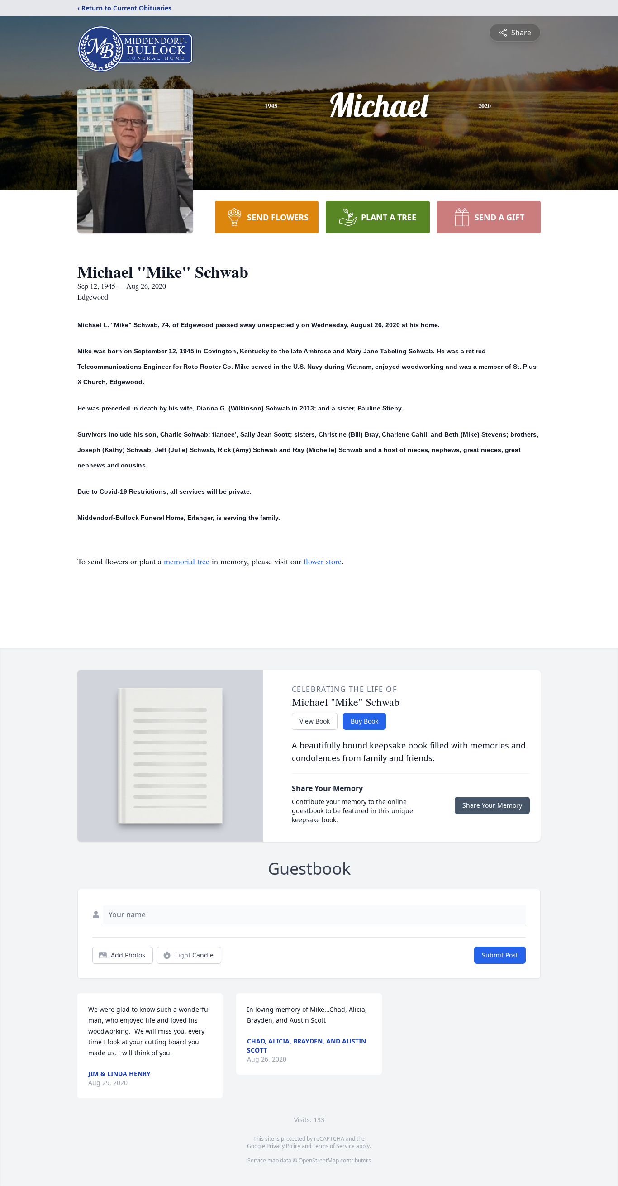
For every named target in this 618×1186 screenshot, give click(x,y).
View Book (314, 721)
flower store (323, 561)
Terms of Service (334, 1146)
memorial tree (186, 561)
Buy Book (364, 721)
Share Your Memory (492, 805)
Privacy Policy (283, 1146)
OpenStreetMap (319, 1160)
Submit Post (500, 955)
